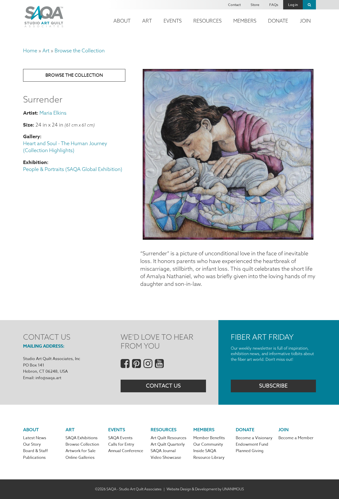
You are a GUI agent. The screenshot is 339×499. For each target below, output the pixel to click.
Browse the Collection (80, 50)
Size (28, 124)
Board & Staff (35, 451)
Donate (278, 21)
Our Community (208, 444)
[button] (228, 237)
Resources (207, 21)
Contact (234, 4)
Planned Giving (250, 451)
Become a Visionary (254, 438)
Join (305, 21)
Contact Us (163, 386)
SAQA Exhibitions (82, 438)
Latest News (34, 438)
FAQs (273, 4)
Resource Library (209, 458)
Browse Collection (82, 444)
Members (244, 21)
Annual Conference (125, 451)
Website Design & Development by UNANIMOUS (205, 489)
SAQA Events (120, 438)
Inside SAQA (204, 451)
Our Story (32, 444)
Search (309, 4)
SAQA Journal (163, 451)
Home (30, 50)
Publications (34, 458)
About (122, 21)
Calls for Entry (121, 444)
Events (173, 21)
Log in (293, 4)
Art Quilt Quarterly (168, 444)
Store (255, 4)
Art (147, 21)
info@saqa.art (48, 378)
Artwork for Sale (81, 451)
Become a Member (295, 438)
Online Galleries (80, 458)
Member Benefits (209, 438)
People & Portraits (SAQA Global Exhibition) (72, 169)
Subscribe (273, 386)
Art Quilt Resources (168, 438)
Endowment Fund (252, 444)
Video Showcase (166, 458)
